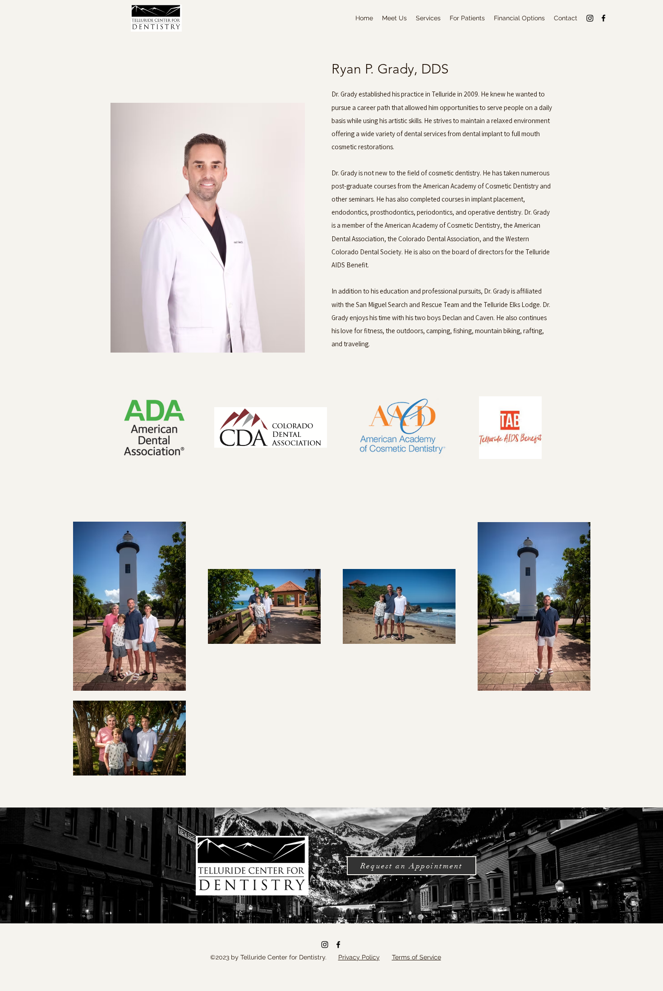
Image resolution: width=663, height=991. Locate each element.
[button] (394, 18)
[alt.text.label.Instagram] (324, 944)
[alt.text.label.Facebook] (603, 18)
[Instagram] (589, 18)
